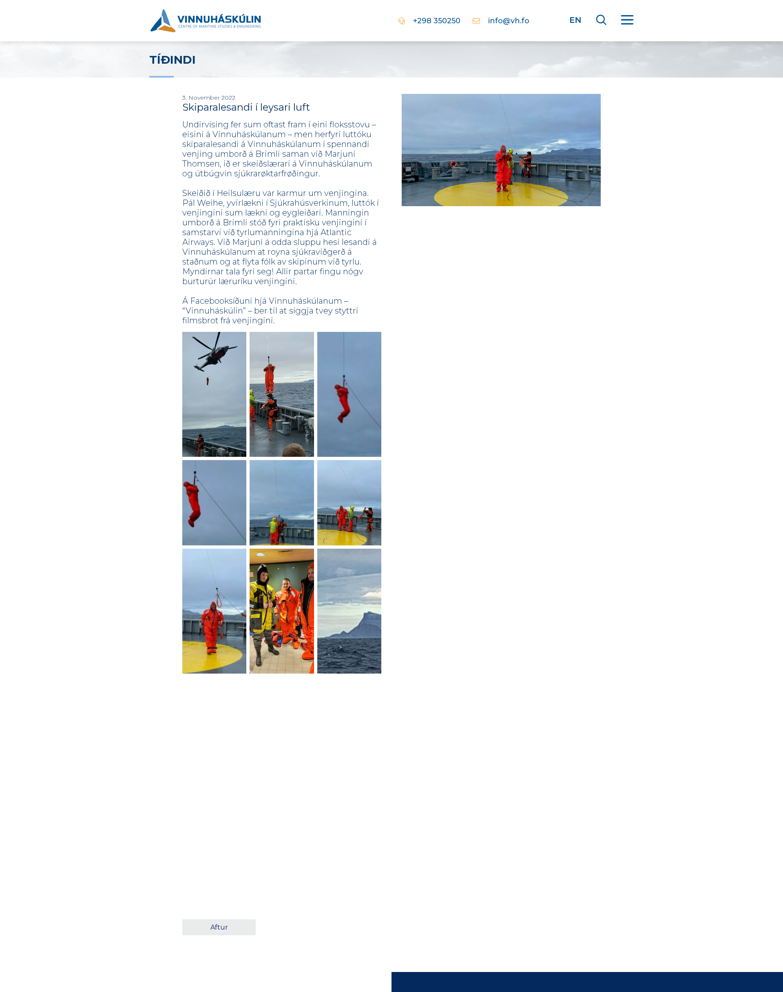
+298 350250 (436, 20)
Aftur (219, 927)
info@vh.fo (508, 20)
